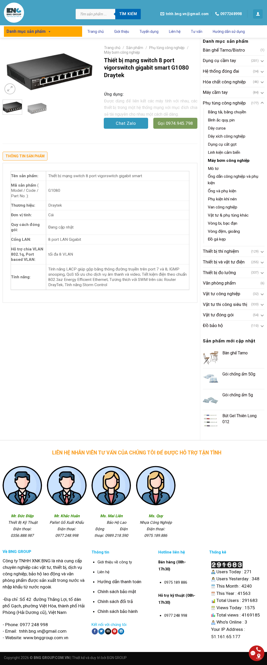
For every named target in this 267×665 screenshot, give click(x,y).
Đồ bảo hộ (213, 325)
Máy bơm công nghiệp (229, 160)
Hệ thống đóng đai (221, 71)
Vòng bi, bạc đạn (222, 223)
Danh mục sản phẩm (26, 31)
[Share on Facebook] (95, 631)
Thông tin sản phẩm (25, 156)
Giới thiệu (121, 31)
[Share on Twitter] (101, 631)
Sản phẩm (134, 48)
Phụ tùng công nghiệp (224, 103)
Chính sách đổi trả (115, 601)
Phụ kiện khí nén (222, 199)
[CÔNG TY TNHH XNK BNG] (36, 12)
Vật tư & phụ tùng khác (228, 215)
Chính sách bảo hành (118, 611)
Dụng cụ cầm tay (219, 60)
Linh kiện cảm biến (224, 152)
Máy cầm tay (215, 92)
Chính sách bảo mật (117, 591)
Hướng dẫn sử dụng (229, 31)
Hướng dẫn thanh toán (119, 581)
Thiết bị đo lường (219, 272)
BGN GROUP (117, 658)
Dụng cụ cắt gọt (222, 144)
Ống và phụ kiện (222, 191)
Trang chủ (95, 31)
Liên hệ (174, 31)
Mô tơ (213, 168)
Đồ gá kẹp (217, 239)
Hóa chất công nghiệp (224, 81)
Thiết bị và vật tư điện (224, 261)
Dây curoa (217, 128)
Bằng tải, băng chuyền (227, 112)
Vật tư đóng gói (218, 314)
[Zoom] (9, 88)
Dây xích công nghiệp (226, 136)
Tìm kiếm (128, 14)
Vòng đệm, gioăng (224, 231)
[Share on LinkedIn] (121, 631)
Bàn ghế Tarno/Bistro (224, 50)
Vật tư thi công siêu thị (225, 304)
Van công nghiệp (222, 207)
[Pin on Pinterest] (115, 631)
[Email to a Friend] (108, 631)
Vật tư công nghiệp (221, 293)
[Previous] (11, 69)
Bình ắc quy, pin (221, 120)
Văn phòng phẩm (219, 283)
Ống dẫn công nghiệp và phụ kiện (233, 179)
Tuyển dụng (149, 31)
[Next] (87, 69)
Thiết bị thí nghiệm (221, 251)
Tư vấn (196, 31)
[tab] (25, 157)
